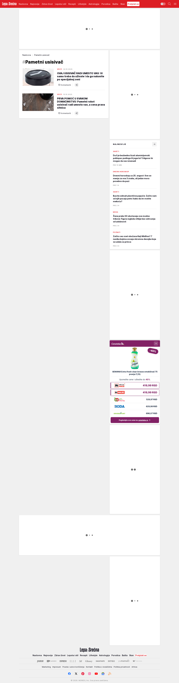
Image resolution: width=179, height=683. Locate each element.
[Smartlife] (100, 661)
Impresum (56, 667)
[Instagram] (89, 673)
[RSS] (109, 673)
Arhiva (134, 667)
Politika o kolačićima (103, 667)
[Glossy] (88, 661)
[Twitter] (76, 673)
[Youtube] (96, 673)
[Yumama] (123, 661)
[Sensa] (111, 661)
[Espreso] (63, 661)
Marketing (46, 667)
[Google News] (103, 673)
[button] (64, 85)
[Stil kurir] (80, 661)
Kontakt (89, 667)
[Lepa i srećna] (9, 4)
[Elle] (73, 661)
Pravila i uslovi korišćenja (73, 667)
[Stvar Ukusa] (137, 661)
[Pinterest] (83, 673)
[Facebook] (69, 673)
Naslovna (26, 55)
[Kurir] (40, 661)
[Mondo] (51, 661)
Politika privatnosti (122, 667)
